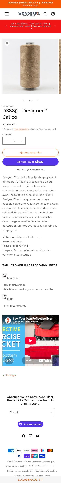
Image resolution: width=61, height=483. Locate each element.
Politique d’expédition (24, 476)
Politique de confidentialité (20, 471)
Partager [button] (11, 375)
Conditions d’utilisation (46, 471)
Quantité (6, 134)
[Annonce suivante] (55, 26)
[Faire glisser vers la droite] (37, 100)
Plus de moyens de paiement (30, 169)
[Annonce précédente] (6, 26)
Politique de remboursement (42, 466)
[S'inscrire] (50, 412)
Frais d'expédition (21, 129)
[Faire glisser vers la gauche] (23, 100)
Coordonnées (43, 476)
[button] (30, 479)
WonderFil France (23, 462)
